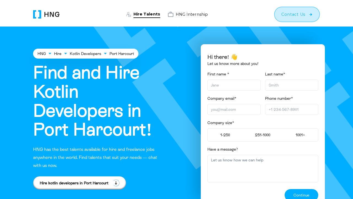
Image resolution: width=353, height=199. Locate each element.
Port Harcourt (121, 53)
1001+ (300, 135)
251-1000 (262, 135)
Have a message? (222, 149)
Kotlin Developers (85, 53)
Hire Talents (146, 14)
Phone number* (279, 98)
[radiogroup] (262, 135)
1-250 (225, 135)
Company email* (221, 98)
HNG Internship (192, 14)
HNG (42, 53)
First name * (218, 74)
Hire (57, 53)
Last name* (275, 74)
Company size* (220, 123)
